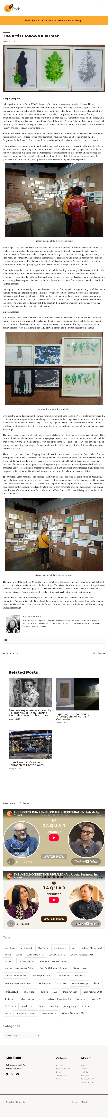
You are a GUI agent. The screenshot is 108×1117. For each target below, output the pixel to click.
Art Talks (59, 1079)
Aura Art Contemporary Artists (19, 968)
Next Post (99, 653)
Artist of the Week (35, 954)
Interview (80, 999)
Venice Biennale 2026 (73, 1013)
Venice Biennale (48, 1013)
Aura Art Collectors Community (54, 961)
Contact (84, 1069)
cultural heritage (80, 983)
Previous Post (10, 653)
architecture (60, 947)
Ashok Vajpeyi (27, 961)
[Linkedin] (5, 639)
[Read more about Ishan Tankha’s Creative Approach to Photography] (30, 744)
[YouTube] (17, 1074)
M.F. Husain (10, 1006)
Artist (19, 954)
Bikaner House (80, 968)
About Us (84, 1065)
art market (9, 961)
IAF (55, 991)
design (97, 983)
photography (69, 1006)
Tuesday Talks (61, 1075)
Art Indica (59, 1065)
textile (8, 1013)
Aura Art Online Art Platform (53, 968)
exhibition (12, 991)
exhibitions (29, 991)
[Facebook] (7, 1074)
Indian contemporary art (30, 999)
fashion (44, 991)
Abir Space (85, 1075)
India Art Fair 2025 (92, 991)
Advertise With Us (87, 1079)
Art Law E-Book (57, 954)
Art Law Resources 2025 (81, 954)
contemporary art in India (18, 983)
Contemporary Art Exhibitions (71, 975)
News (42, 1006)
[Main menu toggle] (101, 8)
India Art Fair (70, 991)
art (73, 947)
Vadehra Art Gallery (26, 1013)
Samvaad (59, 1072)
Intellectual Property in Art (59, 999)
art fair (8, 954)
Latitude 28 (96, 999)
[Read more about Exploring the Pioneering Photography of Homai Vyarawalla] (77, 693)
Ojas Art (54, 1006)
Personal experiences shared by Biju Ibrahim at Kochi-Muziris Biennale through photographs (30, 713)
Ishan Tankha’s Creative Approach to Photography (26, 764)
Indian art (9, 999)
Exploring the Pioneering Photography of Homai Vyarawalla (73, 716)
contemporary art (42, 975)
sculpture (86, 1006)
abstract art (26, 947)
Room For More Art (63, 1069)
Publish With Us (87, 1082)
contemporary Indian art (52, 983)
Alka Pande (43, 947)
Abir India (10, 947)
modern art (27, 1006)
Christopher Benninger (15, 975)
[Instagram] (12, 1074)
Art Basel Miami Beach (91, 947)
